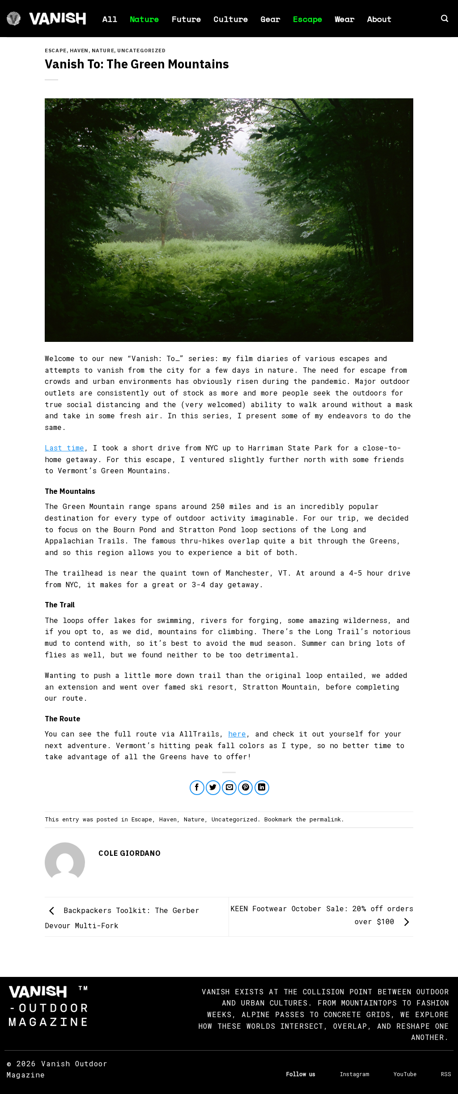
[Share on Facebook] (197, 787)
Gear (270, 19)
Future (186, 19)
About (379, 19)
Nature (144, 19)
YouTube (405, 1073)
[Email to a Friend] (229, 787)
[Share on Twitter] (213, 787)
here (237, 733)
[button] (444, 18)
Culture (231, 19)
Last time (64, 447)
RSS (446, 1073)
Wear (345, 19)
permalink (325, 819)
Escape (307, 19)
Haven (79, 50)
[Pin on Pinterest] (245, 787)
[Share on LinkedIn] (261, 787)
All (109, 19)
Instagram (354, 1073)
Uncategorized (141, 50)
